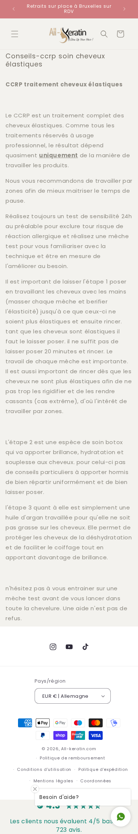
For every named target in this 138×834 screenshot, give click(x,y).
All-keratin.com (78, 749)
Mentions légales (53, 781)
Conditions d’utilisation (44, 769)
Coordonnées (96, 781)
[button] (15, 34)
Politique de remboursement (72, 758)
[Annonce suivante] (124, 9)
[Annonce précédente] (14, 9)
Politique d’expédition (103, 769)
